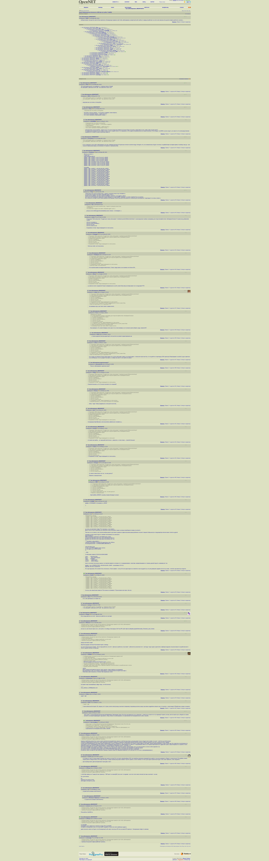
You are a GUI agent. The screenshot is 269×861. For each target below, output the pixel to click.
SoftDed (100, 61)
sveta (108, 35)
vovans (100, 68)
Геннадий (112, 36)
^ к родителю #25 (172, 730)
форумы (86, 7)
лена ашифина (106, 66)
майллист (146, 7)
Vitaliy (111, 45)
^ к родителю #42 (172, 496)
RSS (189, 78)
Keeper (97, 57)
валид (100, 56)
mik (111, 47)
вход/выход (165, 7)
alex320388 (106, 30)
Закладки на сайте (83, 858)
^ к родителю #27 (172, 793)
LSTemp (98, 69)
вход (177, 0)
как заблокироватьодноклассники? (109, 44)
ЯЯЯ (116, 51)
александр (98, 74)
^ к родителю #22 (172, 708)
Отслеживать (188, 13)
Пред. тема (184, 846)
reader (114, 40)
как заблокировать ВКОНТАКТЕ (88, 27)
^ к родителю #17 (172, 308)
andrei (111, 49)
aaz (102, 65)
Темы (181, 846)
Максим (97, 59)
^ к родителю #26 (172, 763)
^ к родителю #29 (172, 801)
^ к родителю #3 (172, 133)
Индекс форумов (176, 846)
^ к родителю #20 (172, 338)
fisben (97, 63)
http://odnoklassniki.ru (90, 156)
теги (164, 1)
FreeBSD (110, 12)
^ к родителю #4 (172, 187)
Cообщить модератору (185, 22)
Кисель (114, 46)
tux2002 (106, 52)
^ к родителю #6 (172, 212)
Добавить (175, 859)
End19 (105, 54)
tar (104, 53)
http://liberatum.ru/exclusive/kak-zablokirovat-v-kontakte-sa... (108, 421)
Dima (97, 27)
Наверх (178, 91)
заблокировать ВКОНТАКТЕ (96, 66)
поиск (112, 7)
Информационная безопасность (89, 12)
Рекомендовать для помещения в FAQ (166, 846)
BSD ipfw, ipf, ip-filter (102, 12)
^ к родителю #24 (172, 717)
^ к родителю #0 (172, 91)
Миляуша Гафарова (106, 71)
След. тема (189, 846)
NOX (87, 18)
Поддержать (181, 859)
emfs (119, 42)
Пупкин (97, 67)
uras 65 (111, 48)
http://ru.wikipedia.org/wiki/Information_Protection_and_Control (140, 628)
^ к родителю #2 (172, 116)
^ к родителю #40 (172, 477)
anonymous (101, 31)
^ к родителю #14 (172, 269)
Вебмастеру (187, 859)
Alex (100, 55)
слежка (182, 7)
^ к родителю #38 (172, 367)
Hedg (105, 33)
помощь (100, 7)
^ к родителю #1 (172, 104)
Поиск (160, 1)
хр (99, 70)
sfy (107, 34)
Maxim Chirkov (186, 858)
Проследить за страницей (85, 859)
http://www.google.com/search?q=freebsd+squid (92, 644)
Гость (117, 41)
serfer (114, 43)
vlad (100, 64)
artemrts (98, 72)
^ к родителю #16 (172, 673)
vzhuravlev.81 (120, 44)
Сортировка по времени (184, 78)
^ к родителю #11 (172, 250)
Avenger (114, 50)
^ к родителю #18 (172, 329)
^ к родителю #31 (172, 405)
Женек (111, 39)
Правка (178, 22)
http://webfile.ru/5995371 (95, 495)
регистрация (181, 0)
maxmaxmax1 (99, 62)
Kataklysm (104, 32)
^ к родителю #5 (172, 200)
